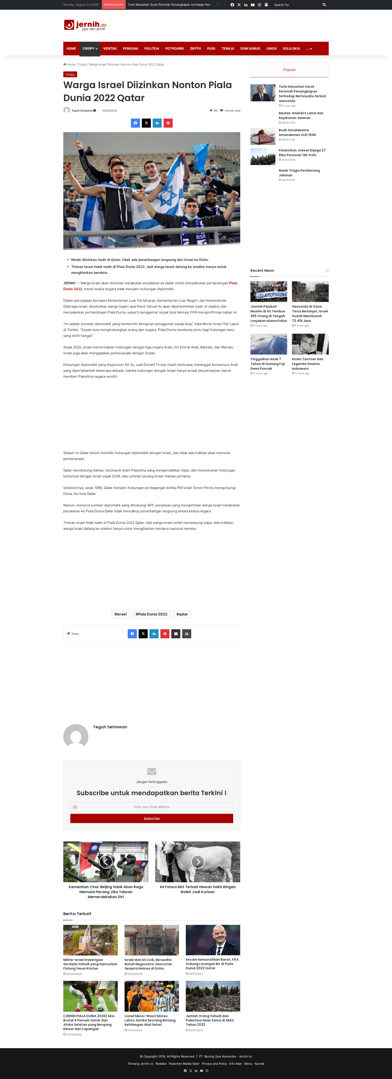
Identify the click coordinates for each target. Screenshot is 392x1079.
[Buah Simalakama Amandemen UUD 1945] (262, 136)
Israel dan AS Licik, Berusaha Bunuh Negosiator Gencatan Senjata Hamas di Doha (148, 964)
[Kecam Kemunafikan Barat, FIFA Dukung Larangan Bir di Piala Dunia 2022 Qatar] (213, 940)
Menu (248, 1063)
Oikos (272, 48)
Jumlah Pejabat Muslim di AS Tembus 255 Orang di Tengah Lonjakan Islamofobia (268, 313)
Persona (130, 48)
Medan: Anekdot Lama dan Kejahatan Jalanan (301, 115)
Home (71, 48)
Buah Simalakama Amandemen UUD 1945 (297, 132)
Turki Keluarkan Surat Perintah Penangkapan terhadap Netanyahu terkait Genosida (302, 93)
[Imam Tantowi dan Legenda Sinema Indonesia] (310, 344)
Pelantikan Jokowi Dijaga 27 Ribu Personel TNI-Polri (302, 152)
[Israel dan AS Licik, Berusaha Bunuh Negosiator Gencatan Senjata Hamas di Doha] (152, 940)
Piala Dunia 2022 (152, 614)
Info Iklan (235, 1063)
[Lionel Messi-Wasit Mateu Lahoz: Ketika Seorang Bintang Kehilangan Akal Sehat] (152, 996)
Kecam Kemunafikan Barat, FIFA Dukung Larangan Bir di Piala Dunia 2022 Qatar (212, 963)
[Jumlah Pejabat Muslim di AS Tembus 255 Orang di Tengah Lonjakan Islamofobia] (268, 291)
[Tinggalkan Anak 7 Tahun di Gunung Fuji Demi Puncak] (268, 344)
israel (122, 614)
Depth (195, 48)
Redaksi (161, 1063)
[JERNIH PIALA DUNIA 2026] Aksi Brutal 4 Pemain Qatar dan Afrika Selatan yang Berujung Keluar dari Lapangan (89, 1022)
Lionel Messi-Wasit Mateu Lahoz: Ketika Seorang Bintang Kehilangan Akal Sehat (150, 1020)
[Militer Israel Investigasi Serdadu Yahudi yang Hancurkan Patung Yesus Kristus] (90, 940)
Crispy (88, 48)
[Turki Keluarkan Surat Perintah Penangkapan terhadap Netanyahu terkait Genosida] (262, 92)
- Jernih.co (244, 1056)
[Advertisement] (241, 24)
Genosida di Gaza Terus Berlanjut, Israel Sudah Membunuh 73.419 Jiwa (310, 313)
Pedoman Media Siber (184, 1063)
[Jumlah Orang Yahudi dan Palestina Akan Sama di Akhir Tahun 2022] (213, 996)
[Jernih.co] (86, 26)
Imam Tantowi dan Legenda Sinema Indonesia (307, 364)
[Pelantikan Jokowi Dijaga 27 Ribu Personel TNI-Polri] (262, 156)
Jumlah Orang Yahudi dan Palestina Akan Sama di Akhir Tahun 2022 (210, 1020)
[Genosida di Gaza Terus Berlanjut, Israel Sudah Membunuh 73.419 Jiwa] (310, 291)
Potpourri (174, 48)
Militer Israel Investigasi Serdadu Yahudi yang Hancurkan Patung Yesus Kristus (90, 964)
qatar (183, 614)
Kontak (259, 1063)
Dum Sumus (250, 48)
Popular (289, 70)
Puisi (211, 48)
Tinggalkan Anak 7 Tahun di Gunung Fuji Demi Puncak (267, 364)
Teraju (228, 48)
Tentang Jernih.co (140, 1063)
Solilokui (291, 48)
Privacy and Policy (214, 1063)
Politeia (152, 48)
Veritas (110, 48)
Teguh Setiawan (82, 110)
